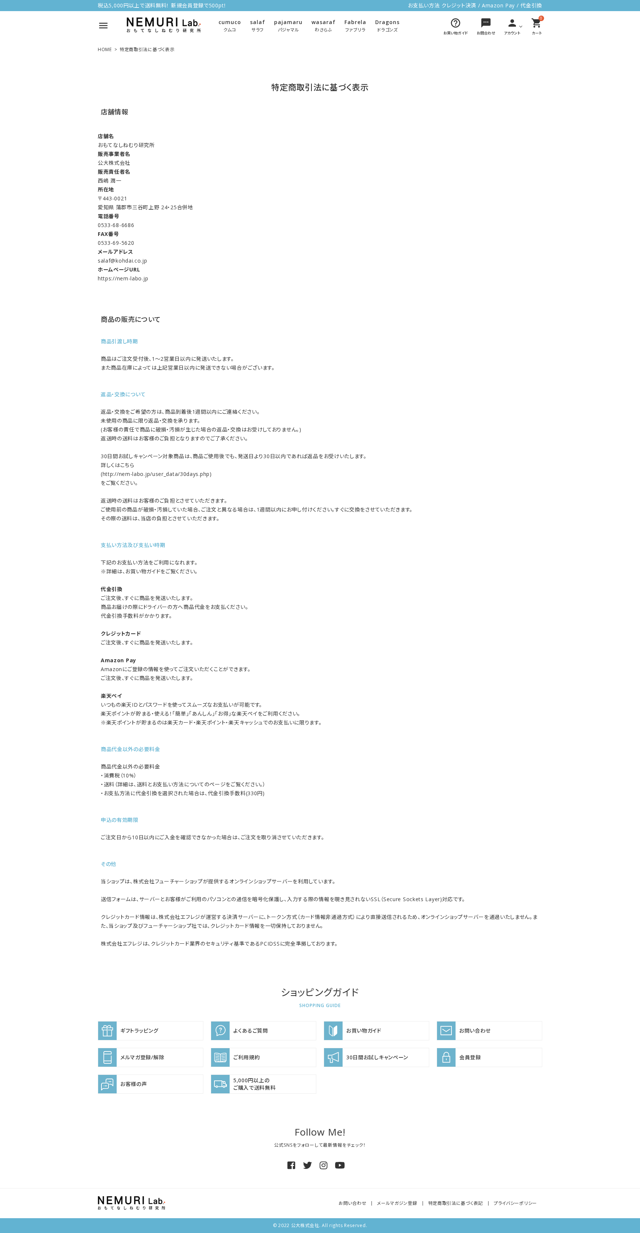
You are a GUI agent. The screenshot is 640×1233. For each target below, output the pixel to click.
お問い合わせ (352, 1203)
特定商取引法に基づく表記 (455, 1203)
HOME (105, 49)
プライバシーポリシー (515, 1203)
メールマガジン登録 (397, 1203)
